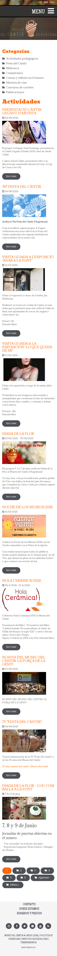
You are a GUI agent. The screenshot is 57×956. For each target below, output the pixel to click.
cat (39, 2)
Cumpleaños (14, 73)
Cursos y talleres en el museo (25, 77)
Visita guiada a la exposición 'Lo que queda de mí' (27, 347)
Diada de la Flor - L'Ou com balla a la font (28, 787)
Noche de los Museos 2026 (27, 507)
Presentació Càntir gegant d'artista (21, 111)
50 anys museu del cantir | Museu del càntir (25, 766)
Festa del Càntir (16, 63)
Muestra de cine (16, 82)
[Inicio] (28, 21)
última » (14, 884)
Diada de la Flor (18, 433)
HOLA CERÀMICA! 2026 (21, 580)
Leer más (13, 177)
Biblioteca (12, 68)
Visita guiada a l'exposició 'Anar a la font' (28, 258)
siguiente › (44, 877)
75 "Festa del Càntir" (22, 721)
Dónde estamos (29, 909)
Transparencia (28, 942)
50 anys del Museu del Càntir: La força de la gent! (23, 660)
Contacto (29, 904)
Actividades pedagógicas (22, 58)
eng (52, 2)
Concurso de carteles (19, 87)
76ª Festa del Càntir (21, 186)
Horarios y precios (29, 913)
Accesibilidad (40, 939)
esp (46, 2)
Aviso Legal (33, 935)
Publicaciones (15, 92)
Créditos (26, 939)
